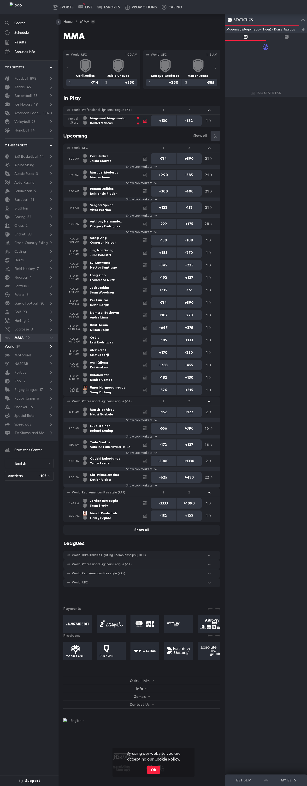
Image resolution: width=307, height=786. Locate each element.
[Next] (215, 67)
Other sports (16, 145)
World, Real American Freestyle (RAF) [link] (98, 492)
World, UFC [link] (80, 148)
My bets (288, 780)
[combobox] (29, 463)
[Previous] (67, 67)
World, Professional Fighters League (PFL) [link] (102, 110)
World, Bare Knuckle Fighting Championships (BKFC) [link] (109, 555)
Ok (153, 770)
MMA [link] (84, 21)
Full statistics (269, 93)
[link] (26, 7)
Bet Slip (243, 780)
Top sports (14, 67)
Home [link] (68, 21)
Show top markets (139, 167)
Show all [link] (200, 135)
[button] (172, 7)
